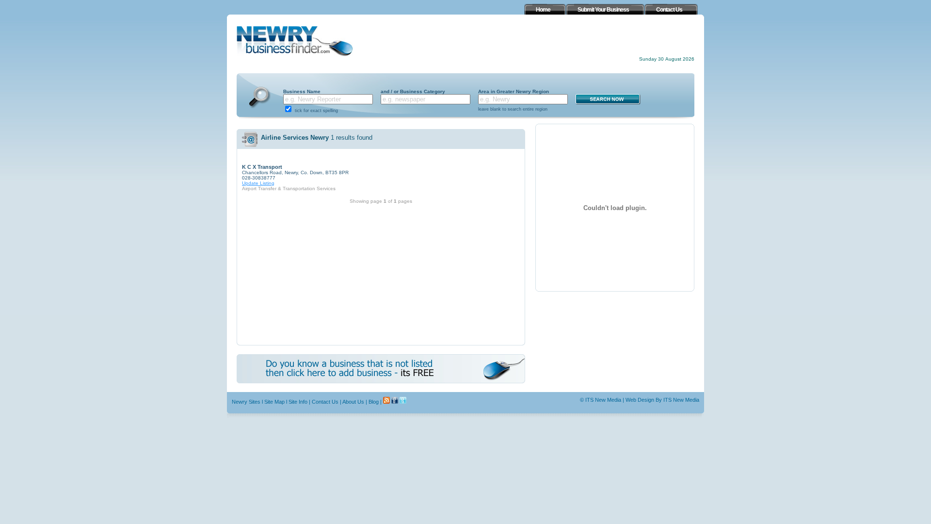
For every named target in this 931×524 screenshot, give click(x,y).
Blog (374, 402)
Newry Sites (246, 402)
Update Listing (258, 183)
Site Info (298, 402)
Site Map (274, 402)
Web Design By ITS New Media (662, 400)
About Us (353, 402)
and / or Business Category (413, 91)
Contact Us (325, 402)
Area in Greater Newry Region (513, 91)
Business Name (302, 91)
